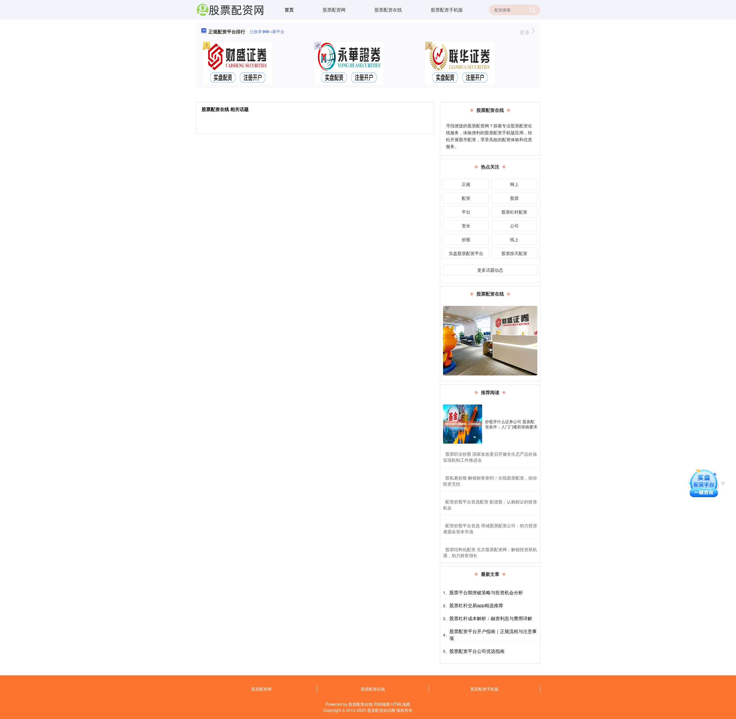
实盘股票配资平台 (466, 253)
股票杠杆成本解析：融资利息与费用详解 (490, 618)
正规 (466, 184)
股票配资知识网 (381, 710)
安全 (466, 226)
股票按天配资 (514, 253)
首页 (289, 9)
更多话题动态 (490, 270)
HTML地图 (400, 704)
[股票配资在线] (229, 9)
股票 (514, 198)
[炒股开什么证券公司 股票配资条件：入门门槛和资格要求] (462, 424)
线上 (514, 239)
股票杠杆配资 (514, 212)
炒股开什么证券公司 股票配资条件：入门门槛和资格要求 (511, 424)
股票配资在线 (388, 9)
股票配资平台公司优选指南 (477, 651)
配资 (466, 198)
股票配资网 (334, 9)
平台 (466, 212)
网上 (514, 184)
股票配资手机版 (447, 9)
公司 (514, 226)
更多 (525, 32)
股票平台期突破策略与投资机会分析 (486, 592)
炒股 (466, 239)
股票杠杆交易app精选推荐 (476, 605)
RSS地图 (382, 704)
